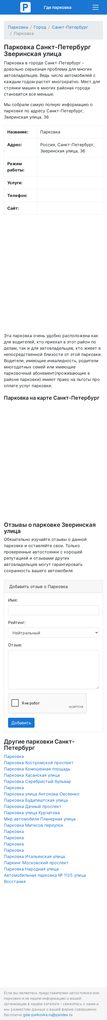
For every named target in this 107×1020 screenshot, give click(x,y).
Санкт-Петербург (70, 27)
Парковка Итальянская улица (34, 856)
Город (40, 27)
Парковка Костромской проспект (38, 762)
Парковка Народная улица (31, 868)
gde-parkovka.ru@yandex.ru (47, 1014)
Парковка (18, 27)
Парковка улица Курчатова (32, 812)
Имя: (13, 600)
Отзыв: (15, 644)
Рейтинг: (16, 622)
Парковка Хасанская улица (32, 775)
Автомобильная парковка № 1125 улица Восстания (45, 878)
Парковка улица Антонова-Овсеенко (41, 793)
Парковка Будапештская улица (36, 800)
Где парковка (57, 7)
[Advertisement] (53, 273)
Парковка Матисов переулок (33, 825)
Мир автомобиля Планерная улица (40, 818)
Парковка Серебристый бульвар (37, 781)
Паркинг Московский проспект (36, 862)
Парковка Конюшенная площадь (37, 768)
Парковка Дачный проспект (33, 806)
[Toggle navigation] (95, 7)
